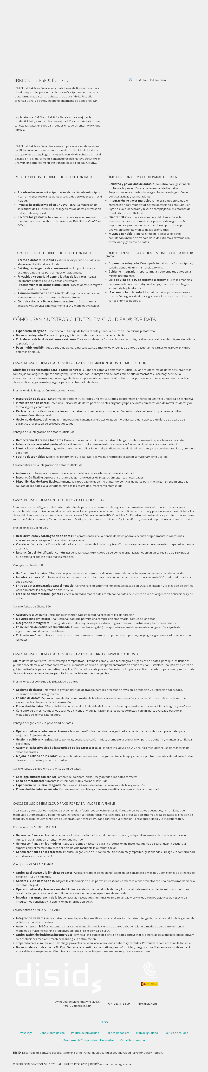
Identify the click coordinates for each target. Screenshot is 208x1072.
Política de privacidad (85, 1033)
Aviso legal (26, 1033)
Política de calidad (176, 1033)
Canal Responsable (132, 1040)
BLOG (104, 1022)
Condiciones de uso (52, 1033)
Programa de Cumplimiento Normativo (88, 1040)
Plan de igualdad (147, 1033)
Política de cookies (118, 1033)
